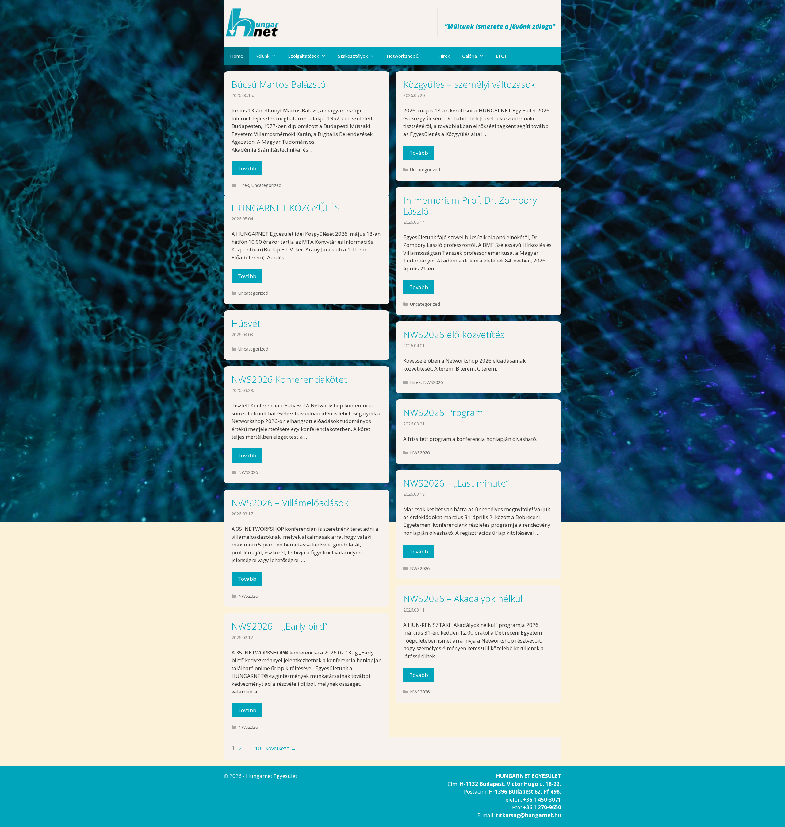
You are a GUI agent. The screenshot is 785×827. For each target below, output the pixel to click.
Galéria (469, 56)
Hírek (444, 56)
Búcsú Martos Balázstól (280, 84)
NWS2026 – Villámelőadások (290, 502)
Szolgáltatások (303, 56)
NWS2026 (433, 382)
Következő (280, 748)
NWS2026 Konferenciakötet (289, 379)
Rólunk (262, 56)
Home (236, 56)
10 (258, 748)
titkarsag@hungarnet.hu (528, 815)
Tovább (247, 168)
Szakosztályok (353, 56)
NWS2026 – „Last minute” (456, 483)
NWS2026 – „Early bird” (279, 626)
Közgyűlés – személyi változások (469, 84)
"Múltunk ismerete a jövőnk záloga (498, 26)
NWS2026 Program (443, 412)
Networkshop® (403, 56)
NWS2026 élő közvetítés (453, 334)
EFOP (502, 56)
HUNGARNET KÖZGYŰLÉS (286, 207)
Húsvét (246, 323)
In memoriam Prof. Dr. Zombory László (470, 205)
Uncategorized (266, 185)
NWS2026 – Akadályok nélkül (463, 598)
